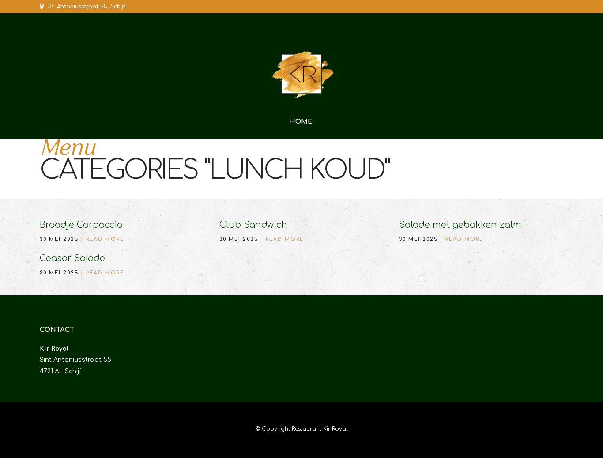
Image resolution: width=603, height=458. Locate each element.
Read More (105, 239)
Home (301, 121)
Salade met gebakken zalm (460, 225)
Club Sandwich (253, 225)
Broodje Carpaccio (81, 225)
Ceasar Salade (72, 258)
